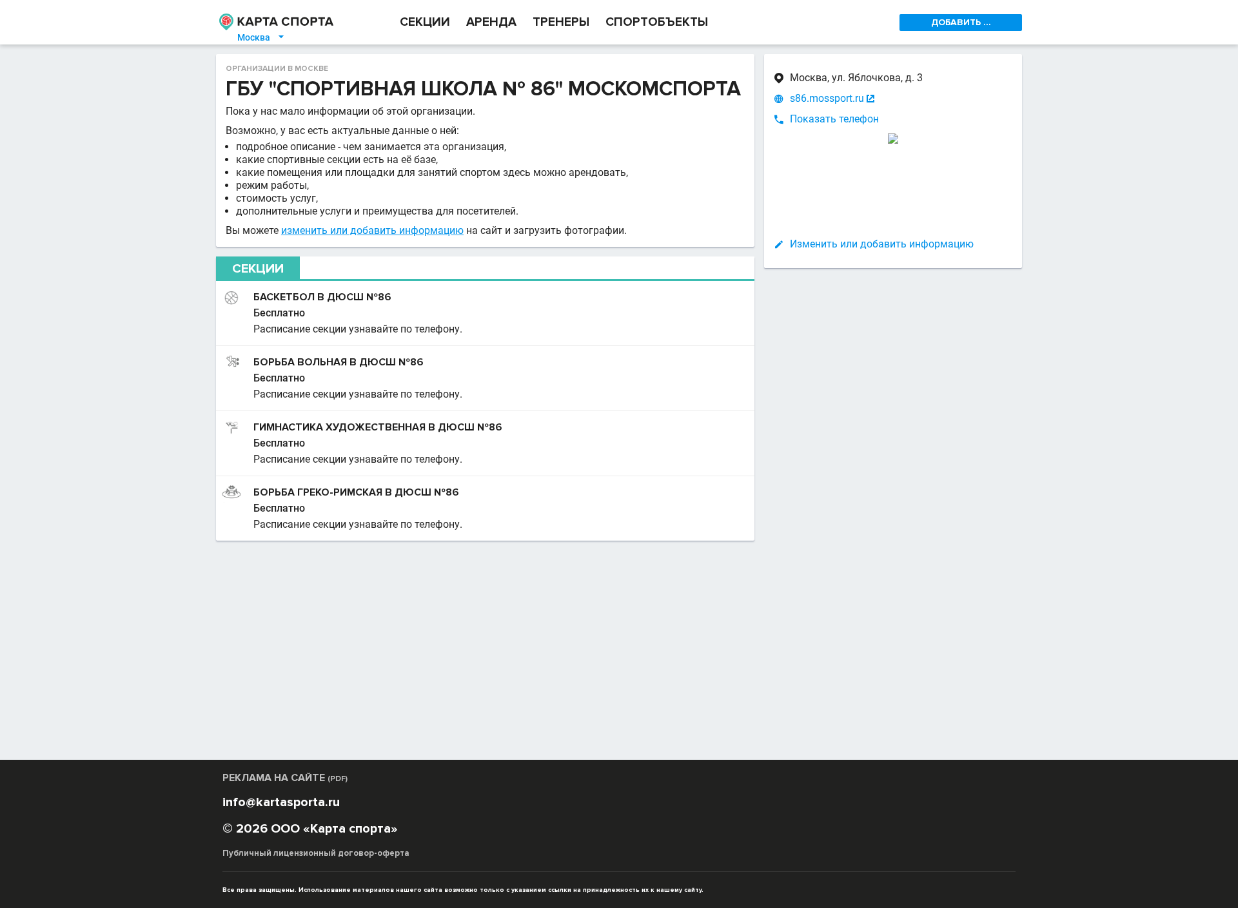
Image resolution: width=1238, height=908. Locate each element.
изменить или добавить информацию (372, 230)
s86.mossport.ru (827, 98)
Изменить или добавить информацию (882, 244)
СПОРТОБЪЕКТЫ (656, 22)
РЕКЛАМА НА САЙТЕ (285, 777)
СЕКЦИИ (425, 22)
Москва (261, 37)
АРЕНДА (491, 22)
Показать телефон (834, 119)
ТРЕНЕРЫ (561, 22)
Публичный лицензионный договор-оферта (315, 853)
